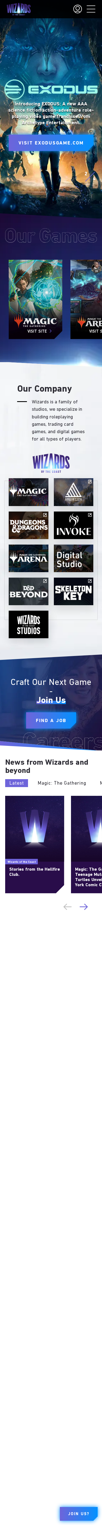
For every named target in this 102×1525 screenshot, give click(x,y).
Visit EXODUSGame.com (51, 143)
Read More (14, 798)
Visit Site (37, 332)
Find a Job (51, 720)
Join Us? (78, 1514)
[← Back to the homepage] (19, 9)
